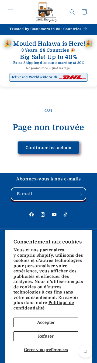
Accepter (46, 322)
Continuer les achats (48, 147)
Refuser (46, 336)
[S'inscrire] (80, 194)
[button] (11, 12)
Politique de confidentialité (43, 305)
